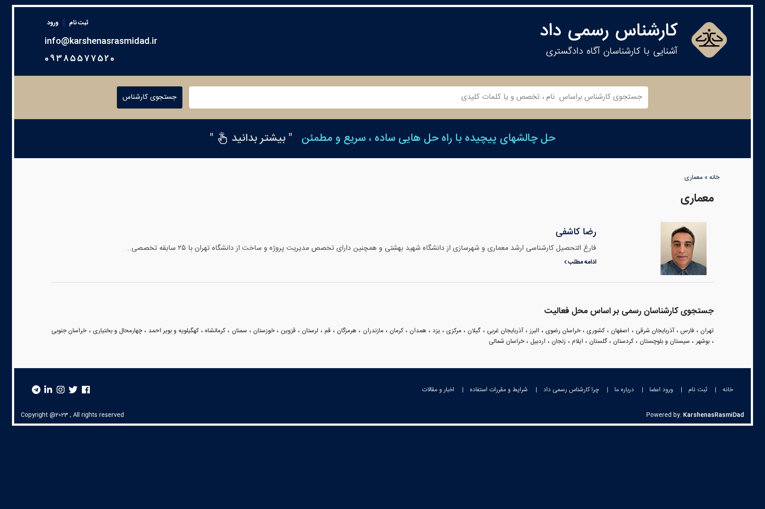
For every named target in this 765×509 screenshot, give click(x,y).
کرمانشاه (215, 331)
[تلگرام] (36, 390)
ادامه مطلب (581, 262)
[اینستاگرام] (61, 390)
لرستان (310, 331)
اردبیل (537, 341)
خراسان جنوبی (68, 331)
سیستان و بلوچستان (665, 341)
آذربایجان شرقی (655, 331)
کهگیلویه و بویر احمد (173, 331)
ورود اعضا (661, 390)
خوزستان (263, 331)
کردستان (623, 341)
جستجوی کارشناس (150, 97)
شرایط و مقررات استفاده (499, 390)
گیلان (474, 331)
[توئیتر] (73, 390)
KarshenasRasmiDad (713, 415)
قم (328, 331)
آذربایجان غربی (505, 331)
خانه (714, 177)
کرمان (396, 331)
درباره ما (624, 390)
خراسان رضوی (562, 331)
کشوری (596, 331)
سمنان (239, 331)
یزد (436, 331)
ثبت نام (78, 23)
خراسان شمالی (506, 341)
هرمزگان (346, 331)
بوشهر (703, 341)
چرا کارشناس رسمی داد (571, 390)
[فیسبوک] (86, 390)
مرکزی (453, 331)
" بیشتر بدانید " (251, 139)
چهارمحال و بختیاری (117, 331)
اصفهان (620, 331)
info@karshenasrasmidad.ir (101, 42)
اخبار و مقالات (438, 390)
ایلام (577, 341)
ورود (52, 23)
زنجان (559, 341)
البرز (534, 331)
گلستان (598, 341)
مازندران (373, 331)
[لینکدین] (48, 390)
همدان (418, 331)
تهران (707, 331)
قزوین (288, 331)
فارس (687, 331)
